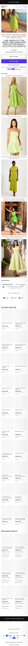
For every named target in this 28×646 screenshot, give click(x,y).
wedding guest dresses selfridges (20, 388)
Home (3, 34)
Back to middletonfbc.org (15, 618)
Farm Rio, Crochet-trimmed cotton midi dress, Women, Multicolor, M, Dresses (7, 573)
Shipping (7, 52)
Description (4, 73)
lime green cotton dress (12, 34)
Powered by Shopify (14, 644)
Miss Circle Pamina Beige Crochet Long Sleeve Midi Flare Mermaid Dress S (19, 599)
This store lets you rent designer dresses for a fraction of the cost (7, 454)
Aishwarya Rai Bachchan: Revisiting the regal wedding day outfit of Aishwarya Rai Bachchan (20, 475)
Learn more (18, 69)
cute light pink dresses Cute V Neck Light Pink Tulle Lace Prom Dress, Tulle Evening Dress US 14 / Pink (7, 547)
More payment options (14, 64)
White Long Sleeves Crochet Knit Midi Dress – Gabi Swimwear (20, 547)
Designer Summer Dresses (6, 367)
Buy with (14, 61)
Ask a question (14, 293)
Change (22, 284)
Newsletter (13, 633)
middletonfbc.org (4, 7)
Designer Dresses (6, 409)
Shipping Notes (5, 280)
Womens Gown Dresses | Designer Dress (20, 323)
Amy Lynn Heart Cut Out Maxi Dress (7, 599)
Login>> (6, 556)
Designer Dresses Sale (7, 322)
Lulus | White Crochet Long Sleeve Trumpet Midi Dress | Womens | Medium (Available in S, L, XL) (20, 573)
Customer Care (13, 629)
